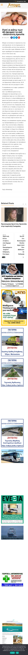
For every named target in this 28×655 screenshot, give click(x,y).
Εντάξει (12, 652)
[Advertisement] (14, 403)
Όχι (17, 652)
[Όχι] (26, 649)
